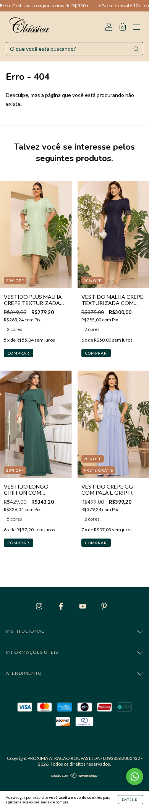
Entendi (130, 800)
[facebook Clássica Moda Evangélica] (61, 606)
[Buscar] (136, 48)
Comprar (18, 353)
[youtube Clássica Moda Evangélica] (83, 606)
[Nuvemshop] (75, 776)
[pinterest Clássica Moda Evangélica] (104, 606)
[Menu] (136, 27)
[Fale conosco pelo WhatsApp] (134, 776)
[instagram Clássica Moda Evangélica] (40, 606)
